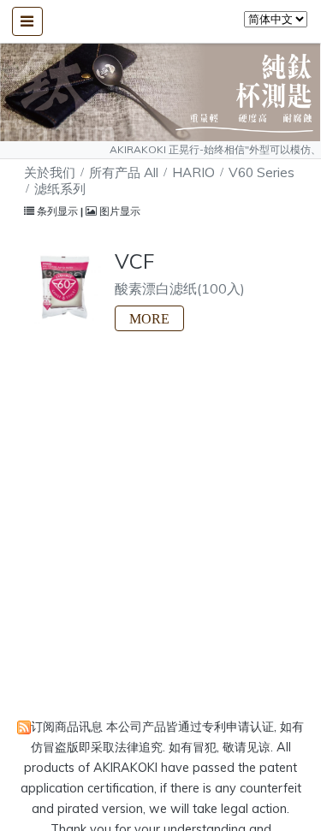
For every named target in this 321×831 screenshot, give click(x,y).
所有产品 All (125, 172)
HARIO (193, 172)
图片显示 (118, 211)
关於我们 (49, 172)
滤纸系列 (60, 189)
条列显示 (57, 211)
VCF (134, 261)
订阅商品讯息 (67, 726)
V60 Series (261, 172)
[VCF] (63, 287)
